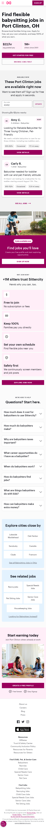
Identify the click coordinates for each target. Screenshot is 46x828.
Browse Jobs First (23, 62)
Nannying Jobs (23, 791)
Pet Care (23, 778)
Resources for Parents (23, 749)
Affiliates (23, 740)
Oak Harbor (33, 536)
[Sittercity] (9, 3)
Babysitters (23, 762)
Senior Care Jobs (33, 598)
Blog (23, 711)
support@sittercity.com (23, 823)
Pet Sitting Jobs (13, 598)
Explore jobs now (23, 383)
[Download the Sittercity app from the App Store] (23, 729)
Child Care (23, 769)
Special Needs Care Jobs (23, 797)
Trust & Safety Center (23, 743)
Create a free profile (23, 686)
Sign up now (23, 261)
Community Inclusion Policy (23, 746)
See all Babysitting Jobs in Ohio (23, 563)
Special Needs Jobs (33, 586)
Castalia (32, 546)
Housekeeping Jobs (23, 608)
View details (23, 152)
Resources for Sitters (23, 752)
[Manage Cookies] (3, 824)
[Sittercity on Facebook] (18, 721)
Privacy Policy (17, 814)
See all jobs (21, 203)
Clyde (13, 554)
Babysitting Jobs (23, 788)
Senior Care (23, 775)
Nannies (23, 765)
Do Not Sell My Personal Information (23, 816)
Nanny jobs (13, 587)
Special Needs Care (23, 772)
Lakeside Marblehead (13, 536)
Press (23, 715)
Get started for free (23, 55)
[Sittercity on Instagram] (27, 721)
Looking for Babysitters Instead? (23, 616)
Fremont (33, 554)
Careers (23, 707)
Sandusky (13, 546)
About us (23, 704)
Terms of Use (31, 812)
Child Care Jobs (23, 794)
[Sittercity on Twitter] (23, 721)
